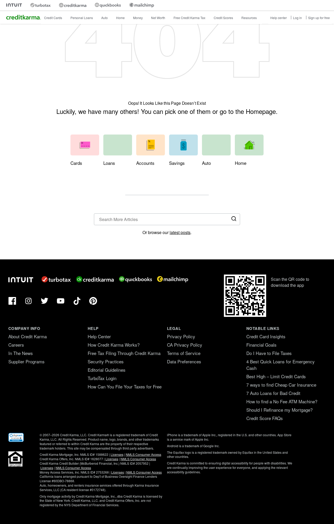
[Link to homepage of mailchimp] (141, 5)
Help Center (99, 336)
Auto (104, 17)
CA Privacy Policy (184, 344)
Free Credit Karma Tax (189, 17)
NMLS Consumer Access (143, 454)
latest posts (180, 232)
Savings (177, 163)
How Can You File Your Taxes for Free (125, 386)
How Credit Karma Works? (114, 344)
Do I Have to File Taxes (269, 353)
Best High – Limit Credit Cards (276, 376)
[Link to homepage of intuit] (14, 5)
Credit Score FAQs (264, 418)
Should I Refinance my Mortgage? (279, 409)
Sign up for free (319, 17)
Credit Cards (53, 17)
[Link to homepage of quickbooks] (108, 5)
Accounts (145, 163)
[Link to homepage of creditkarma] (72, 5)
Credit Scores (223, 17)
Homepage (261, 111)
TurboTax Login (102, 378)
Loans (109, 163)
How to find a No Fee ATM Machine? (281, 401)
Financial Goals (261, 344)
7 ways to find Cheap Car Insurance (281, 384)
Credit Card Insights (265, 336)
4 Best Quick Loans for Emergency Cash (280, 364)
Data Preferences (184, 361)
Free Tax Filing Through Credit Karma (124, 353)
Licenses (117, 454)
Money (138, 17)
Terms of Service (183, 353)
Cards (76, 163)
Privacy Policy (181, 336)
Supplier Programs (26, 361)
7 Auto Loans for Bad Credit (273, 393)
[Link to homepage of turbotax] (40, 5)
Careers (16, 344)
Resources (249, 17)
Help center (278, 17)
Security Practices (106, 361)
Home (120, 17)
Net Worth (158, 17)
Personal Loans (81, 17)
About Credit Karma (27, 336)
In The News (20, 353)
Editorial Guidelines (107, 369)
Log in (297, 17)
